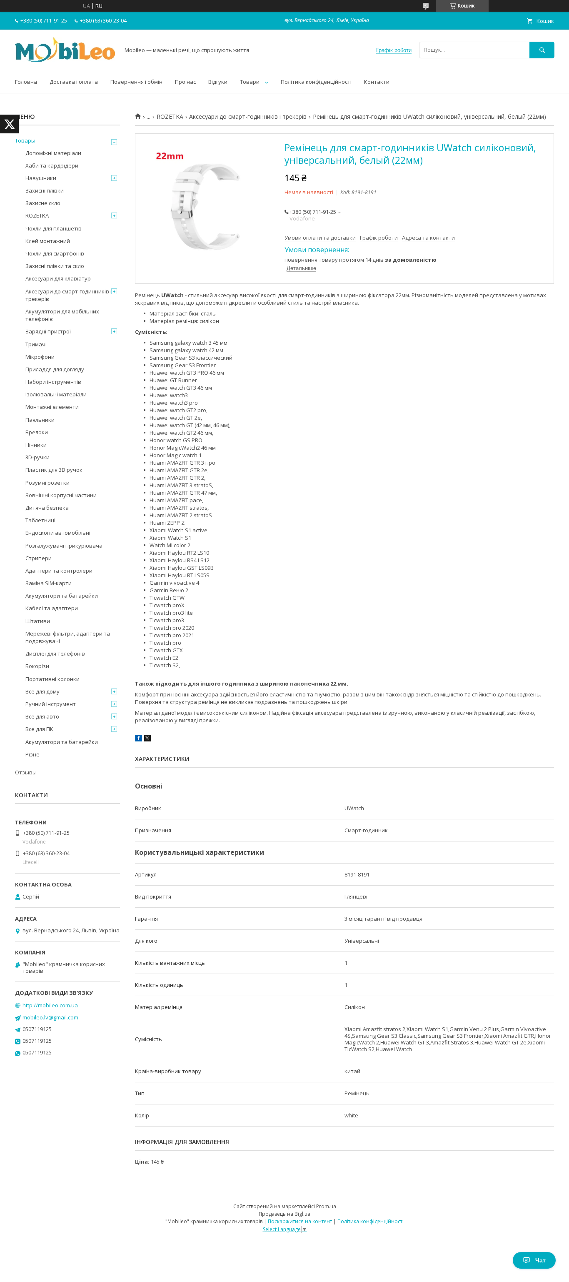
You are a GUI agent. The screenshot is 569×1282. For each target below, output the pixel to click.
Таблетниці (40, 520)
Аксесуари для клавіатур (58, 278)
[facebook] (138, 739)
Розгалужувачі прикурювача (63, 545)
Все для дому (42, 691)
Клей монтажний (47, 241)
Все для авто (42, 716)
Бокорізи (37, 666)
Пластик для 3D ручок (53, 469)
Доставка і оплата (74, 81)
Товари (250, 81)
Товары (25, 140)
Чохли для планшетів (53, 228)
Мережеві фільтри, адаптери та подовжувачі (67, 637)
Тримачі (36, 344)
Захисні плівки (44, 190)
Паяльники (40, 419)
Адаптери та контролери (58, 570)
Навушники (40, 178)
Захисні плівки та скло (54, 266)
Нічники (36, 444)
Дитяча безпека (47, 507)
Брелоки (36, 432)
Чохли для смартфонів (54, 253)
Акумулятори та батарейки (61, 595)
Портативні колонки (52, 679)
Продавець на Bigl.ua (284, 1213)
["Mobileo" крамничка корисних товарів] (65, 60)
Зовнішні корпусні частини (61, 495)
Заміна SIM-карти (48, 583)
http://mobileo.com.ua (50, 1005)
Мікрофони (40, 357)
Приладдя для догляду (54, 369)
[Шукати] (541, 50)
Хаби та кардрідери (51, 165)
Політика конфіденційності (316, 81)
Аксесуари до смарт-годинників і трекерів (248, 116)
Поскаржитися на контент (300, 1221)
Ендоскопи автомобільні (57, 532)
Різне (32, 754)
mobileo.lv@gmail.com (50, 1017)
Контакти (376, 81)
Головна (26, 81)
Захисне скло (42, 203)
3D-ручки (37, 457)
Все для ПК (39, 729)
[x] (147, 739)
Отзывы (26, 772)
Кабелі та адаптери (51, 608)
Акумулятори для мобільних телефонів (62, 315)
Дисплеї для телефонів (55, 653)
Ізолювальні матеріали (56, 394)
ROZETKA (170, 116)
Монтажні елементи (52, 407)
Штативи (37, 621)
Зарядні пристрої (48, 331)
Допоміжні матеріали (53, 153)
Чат (540, 1260)
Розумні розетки (47, 482)
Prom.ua (326, 1206)
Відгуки (217, 81)
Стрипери (38, 558)
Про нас (185, 81)
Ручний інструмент (50, 704)
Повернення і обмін (136, 81)
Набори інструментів (53, 382)
